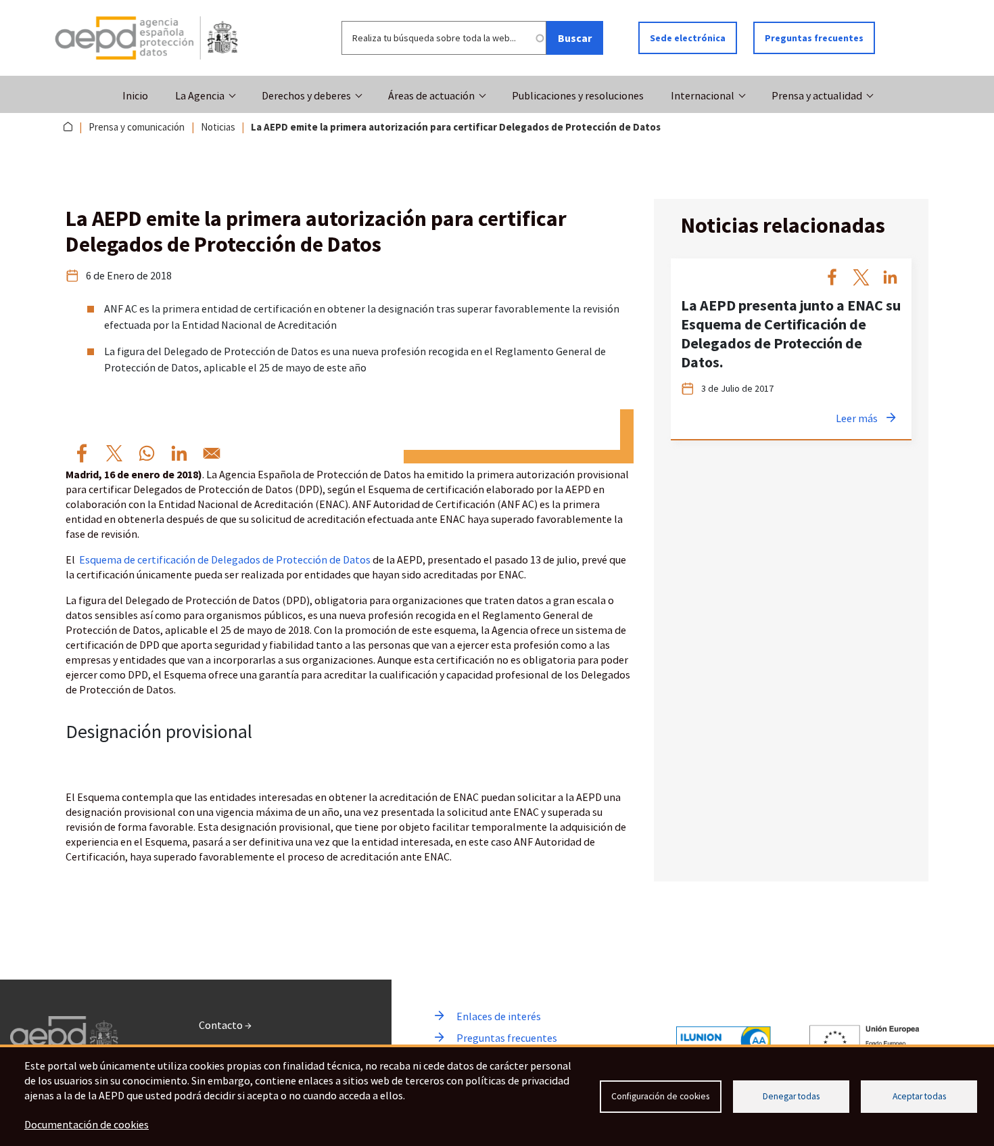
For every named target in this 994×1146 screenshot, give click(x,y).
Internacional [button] (702, 95)
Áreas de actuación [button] (431, 95)
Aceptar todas (919, 1096)
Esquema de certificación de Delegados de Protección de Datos (226, 559)
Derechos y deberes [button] (306, 95)
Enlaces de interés (498, 1016)
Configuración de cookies (660, 1096)
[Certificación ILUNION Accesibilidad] (723, 1040)
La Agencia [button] (199, 95)
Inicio (135, 95)
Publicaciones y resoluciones (578, 95)
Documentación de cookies (86, 1124)
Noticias (218, 126)
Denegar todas (791, 1096)
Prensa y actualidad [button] (817, 95)
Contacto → (225, 1025)
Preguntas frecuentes (814, 38)
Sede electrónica (688, 38)
